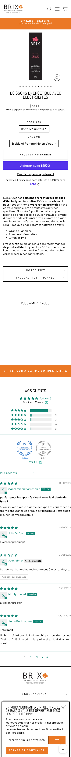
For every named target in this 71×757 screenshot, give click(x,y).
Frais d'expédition (16, 109)
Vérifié (33, 462)
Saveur (34, 136)
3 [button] (37, 657)
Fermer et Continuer (27, 750)
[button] (19, 410)
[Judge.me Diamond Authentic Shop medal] (24, 448)
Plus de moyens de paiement (35, 174)
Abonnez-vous (34, 694)
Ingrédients (35, 270)
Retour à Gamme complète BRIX (38, 370)
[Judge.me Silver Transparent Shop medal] (43, 448)
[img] (9, 483)
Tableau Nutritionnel (35, 277)
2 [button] (31, 657)
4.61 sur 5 (45, 398)
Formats (34, 122)
